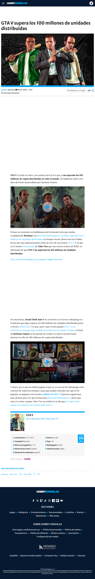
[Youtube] (61, 500)
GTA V (71, 242)
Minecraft (24, 326)
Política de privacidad (52, 530)
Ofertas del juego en (16, 459)
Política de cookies (73, 530)
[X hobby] (37, 500)
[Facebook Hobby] (33, 500)
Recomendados (56, 512)
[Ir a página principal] (16, 3)
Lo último (70, 512)
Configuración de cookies (47, 537)
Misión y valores (58, 533)
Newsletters (41, 516)
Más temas (54, 516)
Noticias (4, 474)
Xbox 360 (50, 419)
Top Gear (81, 556)
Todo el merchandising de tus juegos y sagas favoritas (36, 259)
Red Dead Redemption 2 (59, 397)
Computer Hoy (50, 556)
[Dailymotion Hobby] (53, 500)
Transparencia (21, 533)
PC (57, 419)
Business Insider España (31, 556)
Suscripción (73, 533)
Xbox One (35, 419)
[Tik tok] (45, 500)
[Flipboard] (57, 500)
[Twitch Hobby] (41, 500)
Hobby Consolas (67, 556)
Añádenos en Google (77, 90)
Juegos (4, 90)
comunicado (29, 246)
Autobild (13, 556)
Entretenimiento (38, 512)
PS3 (42, 419)
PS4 (28, 419)
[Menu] (3, 3)
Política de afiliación (39, 533)
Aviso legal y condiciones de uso (26, 530)
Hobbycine (23, 512)
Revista (80, 512)
